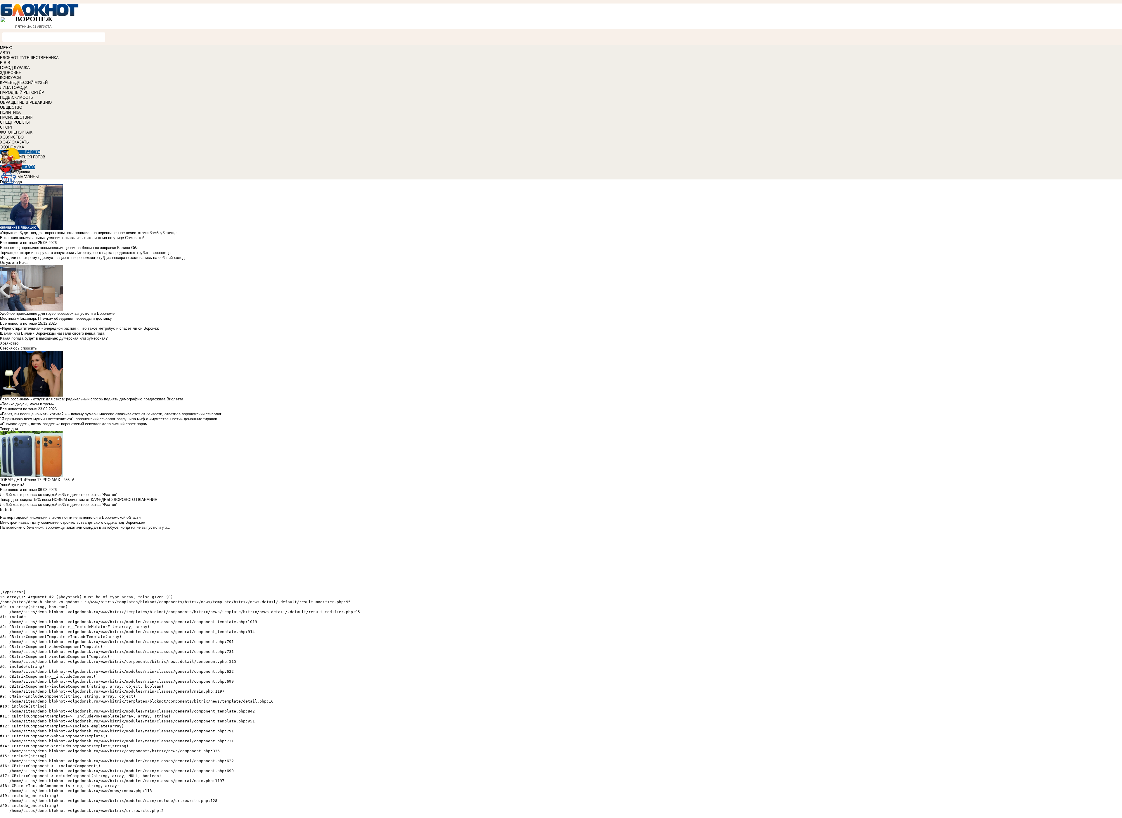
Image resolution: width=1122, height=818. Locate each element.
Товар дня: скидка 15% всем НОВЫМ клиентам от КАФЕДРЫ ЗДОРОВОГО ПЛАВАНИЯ (78, 499)
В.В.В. (5, 62)
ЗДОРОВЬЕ (10, 72)
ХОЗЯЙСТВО (12, 137)
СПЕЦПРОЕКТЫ (15, 122)
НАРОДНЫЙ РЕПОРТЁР (22, 92)
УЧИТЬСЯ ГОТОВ (29, 157)
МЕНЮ (6, 48)
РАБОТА (32, 152)
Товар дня (9, 429)
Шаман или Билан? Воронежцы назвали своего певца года (52, 333)
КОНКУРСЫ (10, 77)
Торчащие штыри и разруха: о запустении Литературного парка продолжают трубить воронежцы (85, 252)
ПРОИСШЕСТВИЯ (16, 117)
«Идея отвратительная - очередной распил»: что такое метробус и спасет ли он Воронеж (79, 328)
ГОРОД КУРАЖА (15, 67)
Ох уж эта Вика (13, 262)
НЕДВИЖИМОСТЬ (16, 97)
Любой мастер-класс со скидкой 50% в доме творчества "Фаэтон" (58, 494)
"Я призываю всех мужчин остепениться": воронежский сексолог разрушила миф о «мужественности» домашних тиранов (108, 419)
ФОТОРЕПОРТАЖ (16, 132)
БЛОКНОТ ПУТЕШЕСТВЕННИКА (29, 58)
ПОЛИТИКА (10, 112)
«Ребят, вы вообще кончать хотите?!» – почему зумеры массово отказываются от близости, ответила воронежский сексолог (110, 414)
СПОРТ (6, 127)
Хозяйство (9, 343)
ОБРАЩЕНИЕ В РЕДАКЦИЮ (26, 102)
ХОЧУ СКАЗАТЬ (14, 142)
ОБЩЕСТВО (11, 107)
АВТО (5, 53)
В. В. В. (7, 509)
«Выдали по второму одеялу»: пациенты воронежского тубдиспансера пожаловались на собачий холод (92, 257)
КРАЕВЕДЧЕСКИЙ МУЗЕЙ (24, 82)
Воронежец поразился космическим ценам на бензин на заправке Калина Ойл (69, 247)
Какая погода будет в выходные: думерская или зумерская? (54, 338)
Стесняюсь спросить (18, 348)
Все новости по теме (18, 243)
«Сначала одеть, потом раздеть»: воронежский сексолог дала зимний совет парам (74, 424)
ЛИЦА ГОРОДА (13, 87)
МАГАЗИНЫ (28, 177)
